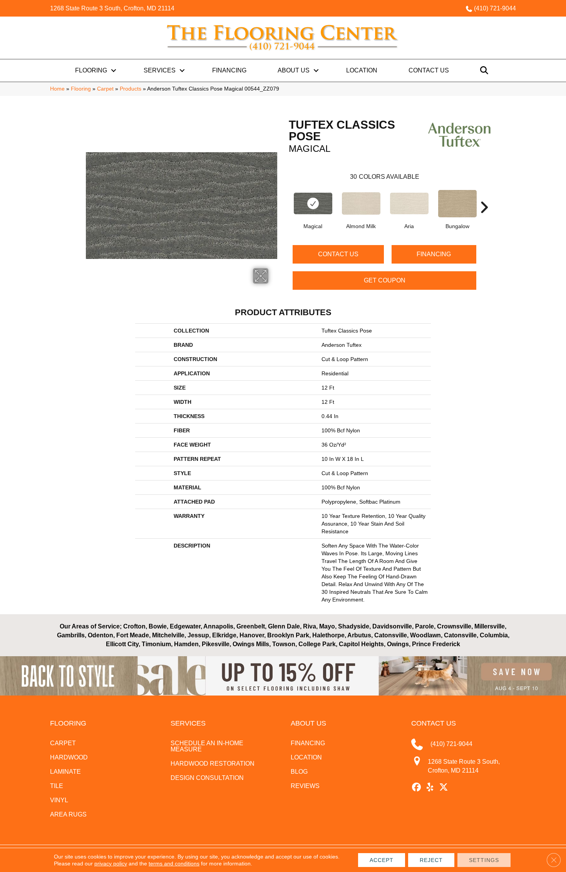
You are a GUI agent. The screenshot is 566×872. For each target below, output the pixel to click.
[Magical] (313, 203)
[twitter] (443, 788)
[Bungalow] (457, 203)
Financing (229, 70)
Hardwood (69, 757)
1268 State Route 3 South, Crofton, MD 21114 (112, 8)
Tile (56, 786)
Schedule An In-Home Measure (207, 746)
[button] (113, 70)
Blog (299, 771)
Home (57, 89)
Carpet (105, 89)
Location (361, 70)
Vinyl (59, 800)
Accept (382, 860)
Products (130, 89)
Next (484, 196)
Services (160, 70)
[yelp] (430, 788)
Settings (484, 860)
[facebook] (416, 788)
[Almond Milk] (361, 203)
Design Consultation (207, 778)
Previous (285, 196)
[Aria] (409, 203)
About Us (294, 70)
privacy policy (110, 863)
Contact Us (429, 70)
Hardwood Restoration (213, 763)
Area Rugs (68, 814)
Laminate (65, 771)
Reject (431, 860)
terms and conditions (174, 863)
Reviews (305, 786)
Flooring (91, 70)
